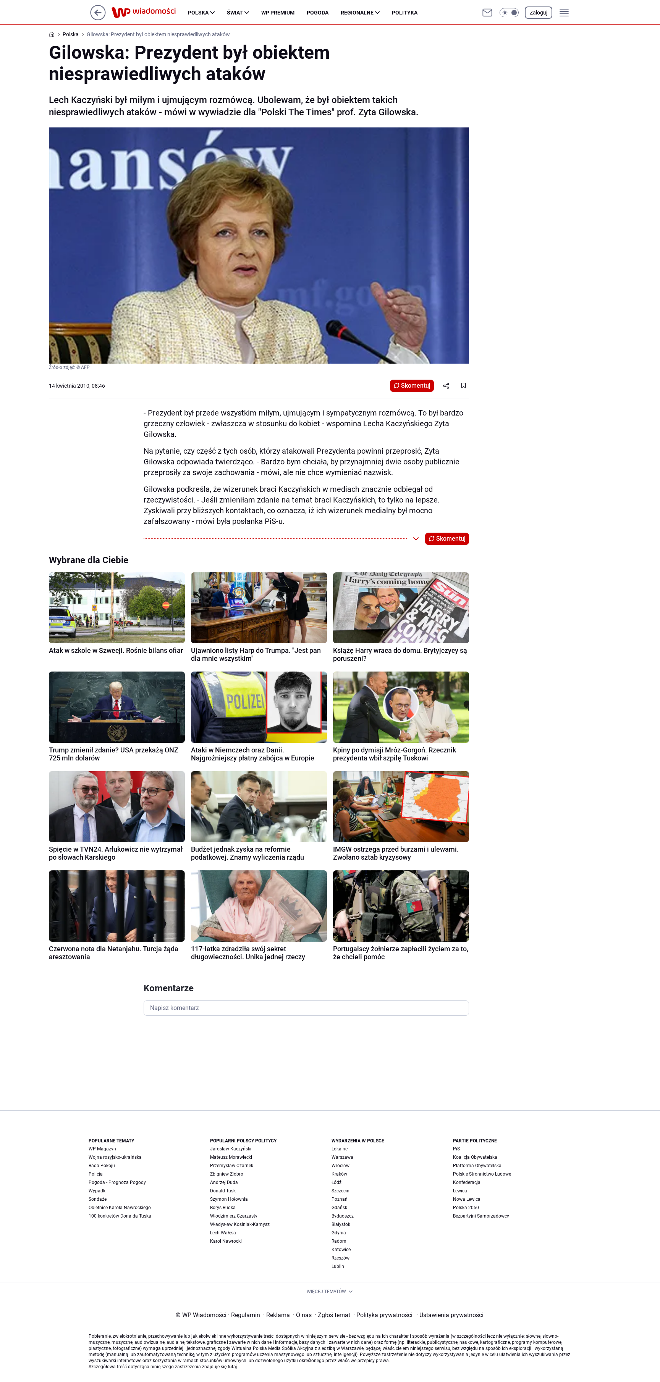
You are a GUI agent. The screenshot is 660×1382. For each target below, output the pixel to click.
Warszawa (342, 1157)
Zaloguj (538, 13)
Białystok (341, 1224)
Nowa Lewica (466, 1199)
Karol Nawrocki (226, 1241)
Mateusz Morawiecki (231, 1157)
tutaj (232, 1366)
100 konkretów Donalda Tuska (120, 1216)
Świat (235, 13)
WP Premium (277, 13)
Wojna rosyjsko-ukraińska (115, 1157)
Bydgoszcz (343, 1216)
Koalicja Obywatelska (475, 1157)
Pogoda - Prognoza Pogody (117, 1182)
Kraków (339, 1174)
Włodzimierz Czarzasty (233, 1216)
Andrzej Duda (224, 1182)
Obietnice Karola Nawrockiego (120, 1207)
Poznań (340, 1199)
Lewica (460, 1191)
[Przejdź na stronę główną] (98, 18)
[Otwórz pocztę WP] (487, 12)
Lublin (338, 1266)
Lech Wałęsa (223, 1232)
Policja (96, 1174)
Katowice (341, 1249)
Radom (339, 1241)
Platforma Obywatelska (477, 1165)
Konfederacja (466, 1182)
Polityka (404, 13)
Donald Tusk (223, 1191)
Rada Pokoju (102, 1165)
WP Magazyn (102, 1149)
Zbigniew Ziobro (226, 1174)
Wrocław (340, 1165)
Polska (198, 13)
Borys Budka (223, 1207)
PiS (456, 1149)
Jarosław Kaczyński (230, 1149)
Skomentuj (415, 385)
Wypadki (98, 1191)
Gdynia (339, 1232)
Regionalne (357, 13)
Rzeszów (340, 1258)
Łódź (336, 1182)
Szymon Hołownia (229, 1199)
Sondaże (98, 1199)
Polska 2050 (466, 1207)
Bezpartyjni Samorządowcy (481, 1216)
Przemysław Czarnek (231, 1165)
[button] (509, 12)
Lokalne (340, 1149)
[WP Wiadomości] (150, 12)
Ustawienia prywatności (450, 1315)
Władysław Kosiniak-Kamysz (240, 1224)
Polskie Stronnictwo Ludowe (482, 1174)
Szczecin (340, 1191)
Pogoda (317, 13)
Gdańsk (339, 1207)
